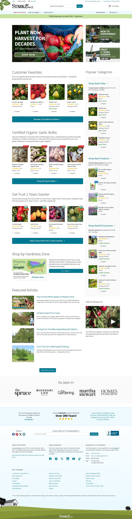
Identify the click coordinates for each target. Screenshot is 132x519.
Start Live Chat (95, 453)
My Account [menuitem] (113, 12)
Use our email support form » (99, 456)
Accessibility (15, 478)
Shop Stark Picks (97, 83)
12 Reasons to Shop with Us (111, 1)
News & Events (53, 486)
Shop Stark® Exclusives (101, 225)
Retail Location (90, 478)
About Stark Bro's (17, 476)
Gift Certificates (16, 488)
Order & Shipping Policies (93, 473)
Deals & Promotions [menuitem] (19, 12)
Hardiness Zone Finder (55, 476)
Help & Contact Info (55, 478)
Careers (14, 481)
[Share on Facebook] (13, 434)
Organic (51, 488)
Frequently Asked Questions (20, 486)
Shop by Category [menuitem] (33, 12)
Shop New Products (99, 158)
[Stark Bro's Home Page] (22, 6)
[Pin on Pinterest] (17, 434)
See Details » (29, 420)
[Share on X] (20, 434)
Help (13, 1)
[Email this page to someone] (24, 434)
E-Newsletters (16, 483)
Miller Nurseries (53, 483)
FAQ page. (115, 448)
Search (80, 6)
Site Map (88, 481)
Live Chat (33, 1)
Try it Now (65, 271)
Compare (17, 111)
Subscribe (94, 434)
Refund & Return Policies (93, 476)
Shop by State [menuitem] (48, 12)
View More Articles (47, 370)
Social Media (89, 483)
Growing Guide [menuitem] (100, 12)
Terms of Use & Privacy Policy (94, 486)
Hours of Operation (54, 481)
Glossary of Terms (54, 473)
